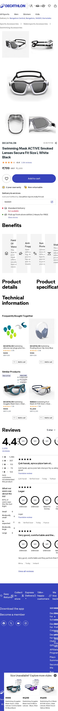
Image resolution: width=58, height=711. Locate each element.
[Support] (43, 6)
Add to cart (21, 362)
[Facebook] (3, 623)
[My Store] (37, 6)
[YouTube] (18, 623)
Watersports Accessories (35, 24)
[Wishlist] (49, 6)
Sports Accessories (9, 24)
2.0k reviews (26, 163)
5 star (50, 430)
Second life (54, 666)
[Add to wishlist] (6, 178)
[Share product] (55, 143)
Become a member (12, 614)
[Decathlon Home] (12, 6)
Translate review (25, 473)
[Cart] (55, 6)
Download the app (12, 608)
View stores (13, 217)
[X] (11, 623)
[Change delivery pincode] (52, 201)
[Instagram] (25, 623)
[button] (5, 14)
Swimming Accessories (11, 27)
